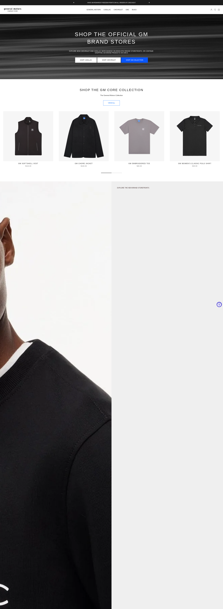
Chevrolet (118, 10)
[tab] (111, 90)
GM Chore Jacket (84, 164)
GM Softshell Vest (28, 164)
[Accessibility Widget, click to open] (219, 304)
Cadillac (107, 10)
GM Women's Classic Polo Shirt (195, 164)
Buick (134, 10)
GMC (127, 10)
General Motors (94, 10)
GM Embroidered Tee (139, 164)
